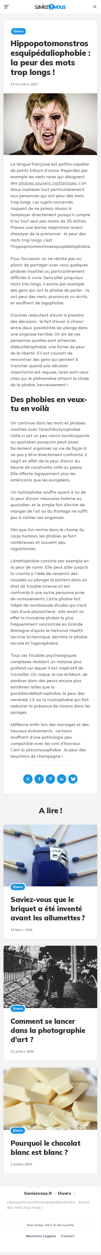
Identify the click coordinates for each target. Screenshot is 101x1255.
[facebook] (39, 779)
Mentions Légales (41, 1236)
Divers (18, 887)
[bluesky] (73, 779)
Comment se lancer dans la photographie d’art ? (48, 1030)
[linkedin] (61, 779)
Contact (68, 1236)
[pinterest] (50, 779)
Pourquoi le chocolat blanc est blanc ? (45, 1148)
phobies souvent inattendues (48, 183)
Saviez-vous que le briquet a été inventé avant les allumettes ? (48, 908)
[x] (28, 779)
